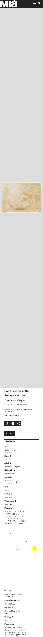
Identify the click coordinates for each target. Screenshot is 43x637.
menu (34, 3)
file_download (7, 423)
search (39, 3)
